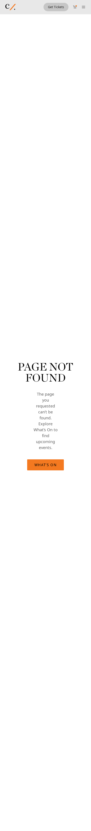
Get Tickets (56, 7)
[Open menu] (83, 7)
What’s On (45, 464)
